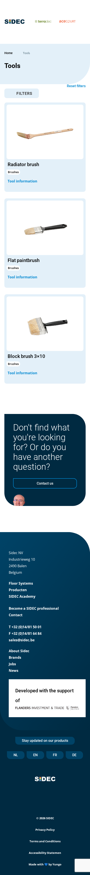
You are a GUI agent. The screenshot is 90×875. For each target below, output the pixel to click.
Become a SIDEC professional (34, 608)
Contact (15, 615)
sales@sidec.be (22, 640)
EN (35, 755)
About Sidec (19, 651)
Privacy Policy (45, 830)
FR (55, 755)
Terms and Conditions (45, 841)
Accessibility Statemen (45, 853)
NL (16, 755)
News (13, 670)
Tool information (23, 181)
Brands (15, 657)
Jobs (12, 664)
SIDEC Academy (22, 596)
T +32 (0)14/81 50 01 (25, 627)
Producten (18, 589)
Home (8, 53)
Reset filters (76, 86)
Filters (23, 93)
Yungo (56, 864)
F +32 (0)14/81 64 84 (25, 633)
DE (74, 755)
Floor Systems (21, 583)
